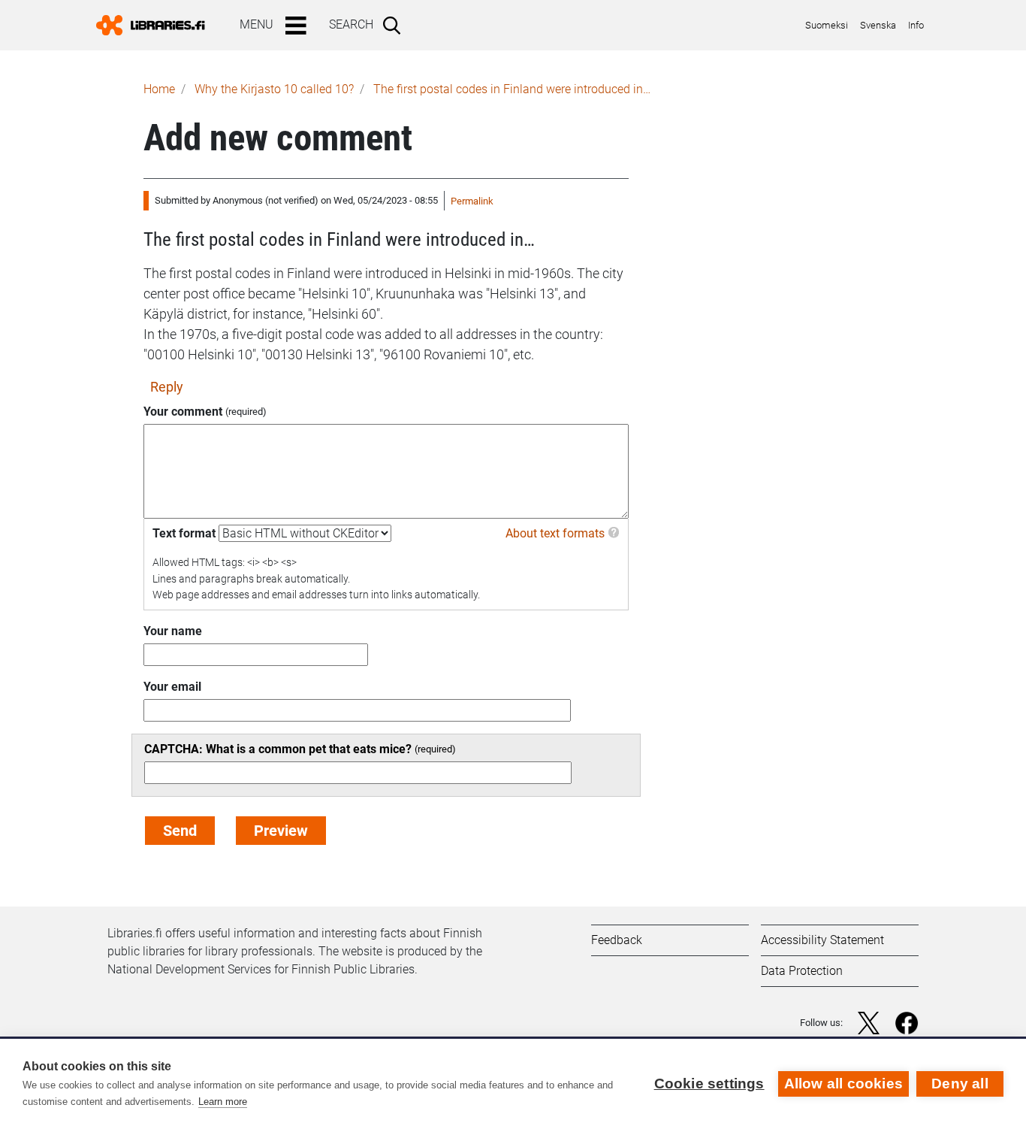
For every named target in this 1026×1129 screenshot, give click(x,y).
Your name (172, 631)
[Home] (156, 25)
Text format (184, 533)
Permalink (472, 201)
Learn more (222, 1101)
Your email (172, 687)
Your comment (182, 411)
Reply (166, 387)
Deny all (959, 1083)
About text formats (555, 533)
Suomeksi (826, 25)
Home (159, 89)
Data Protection (802, 971)
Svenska (878, 25)
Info (916, 25)
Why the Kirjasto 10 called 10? (274, 89)
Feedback (616, 940)
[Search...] (394, 25)
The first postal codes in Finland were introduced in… (511, 89)
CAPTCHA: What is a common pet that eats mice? (278, 749)
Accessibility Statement (822, 940)
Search (351, 24)
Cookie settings (709, 1083)
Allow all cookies (843, 1083)
